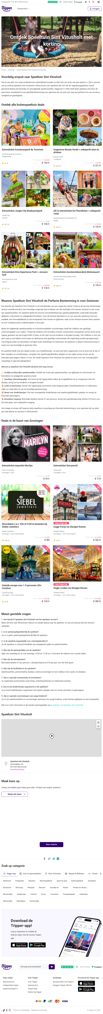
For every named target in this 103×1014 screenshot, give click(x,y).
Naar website (51, 844)
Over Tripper (32, 982)
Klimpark (31, 887)
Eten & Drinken (54, 873)
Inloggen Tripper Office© (62, 985)
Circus (43, 894)
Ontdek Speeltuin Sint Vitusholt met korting (31, 70)
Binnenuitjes (8, 894)
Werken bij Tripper (35, 992)
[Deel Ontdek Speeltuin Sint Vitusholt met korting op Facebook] (44, 858)
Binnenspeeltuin (46, 881)
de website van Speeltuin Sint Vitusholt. (67, 705)
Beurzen (42, 887)
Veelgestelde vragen (10, 985)
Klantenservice (8, 982)
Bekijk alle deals (14, 794)
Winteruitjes (7, 901)
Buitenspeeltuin (77, 881)
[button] (47, 142)
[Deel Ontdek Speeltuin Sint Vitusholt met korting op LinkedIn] (58, 858)
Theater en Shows (80, 887)
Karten (65, 887)
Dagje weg (11, 873)
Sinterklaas (21, 901)
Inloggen (96, 9)
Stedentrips (21, 894)
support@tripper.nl (10, 989)
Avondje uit (54, 887)
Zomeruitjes (34, 901)
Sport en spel (62, 881)
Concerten (54, 894)
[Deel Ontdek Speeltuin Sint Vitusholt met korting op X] (49, 858)
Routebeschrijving (17, 769)
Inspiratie (11, 70)
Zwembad (92, 881)
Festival (33, 894)
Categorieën (22, 8)
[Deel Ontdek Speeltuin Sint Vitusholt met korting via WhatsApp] (54, 858)
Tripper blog (32, 989)
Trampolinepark (69, 894)
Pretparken (19, 881)
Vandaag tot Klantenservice (14, 2)
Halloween (84, 894)
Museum (32, 881)
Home (3, 70)
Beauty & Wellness (76, 873)
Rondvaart (7, 887)
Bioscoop (19, 887)
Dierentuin (7, 881)
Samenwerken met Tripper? (63, 982)
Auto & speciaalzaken (32, 873)
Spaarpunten (33, 985)
